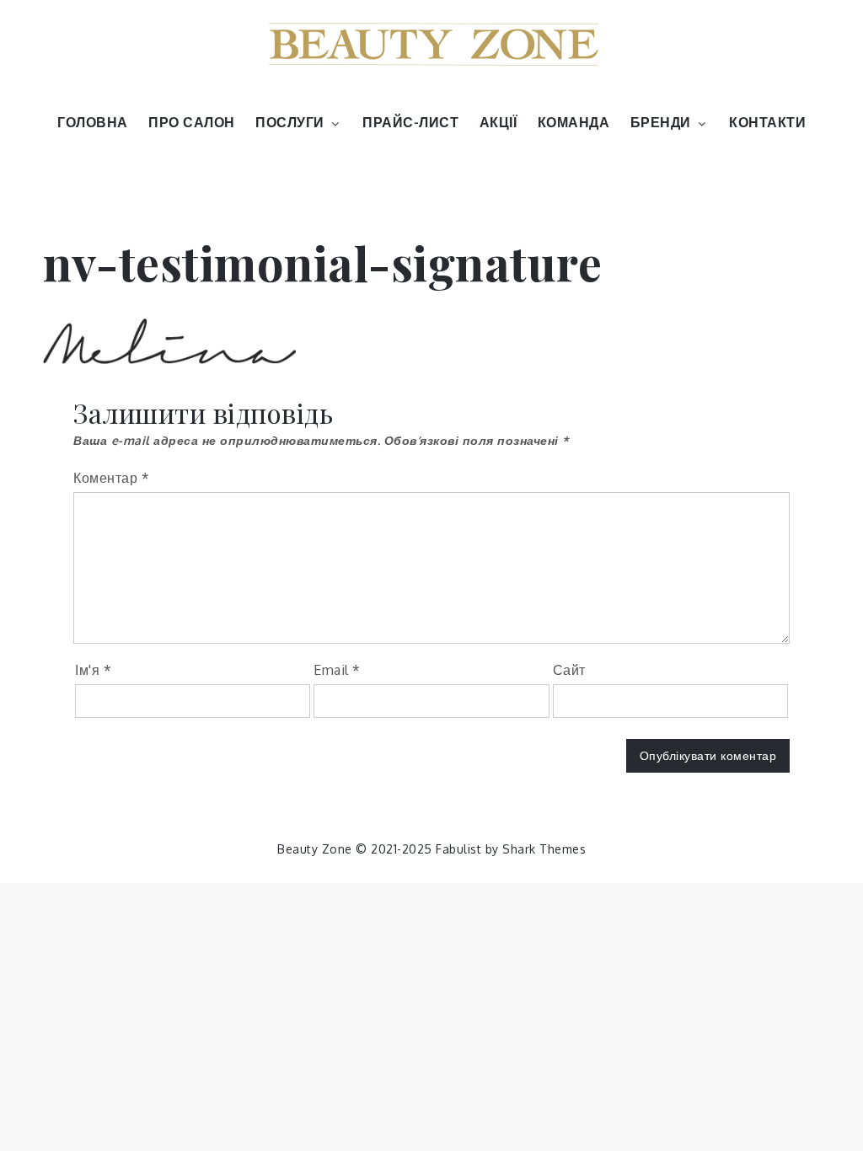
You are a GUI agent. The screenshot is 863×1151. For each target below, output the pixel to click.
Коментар (111, 477)
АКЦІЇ (498, 122)
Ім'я (93, 669)
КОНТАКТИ (767, 122)
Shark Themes (544, 849)
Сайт (569, 669)
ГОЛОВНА (92, 122)
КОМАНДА (574, 122)
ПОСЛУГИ (289, 122)
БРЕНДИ (660, 122)
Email (337, 669)
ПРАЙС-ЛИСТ (410, 122)
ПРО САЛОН (191, 122)
